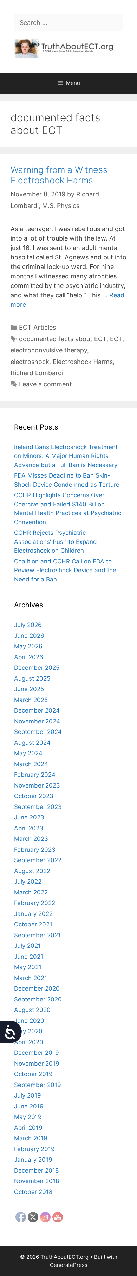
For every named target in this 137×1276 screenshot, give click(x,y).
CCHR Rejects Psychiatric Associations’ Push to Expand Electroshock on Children (55, 541)
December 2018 (36, 1170)
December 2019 (36, 1052)
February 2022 (34, 902)
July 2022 (27, 881)
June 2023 (29, 817)
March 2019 (30, 1138)
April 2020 (28, 1042)
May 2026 (28, 646)
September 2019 (37, 1084)
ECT (116, 339)
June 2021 (28, 956)
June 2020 (29, 1020)
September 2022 (37, 860)
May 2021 (27, 967)
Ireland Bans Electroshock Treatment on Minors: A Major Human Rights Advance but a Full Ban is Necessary (66, 456)
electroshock (30, 361)
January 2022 (33, 913)
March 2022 (31, 892)
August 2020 (32, 1009)
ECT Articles (37, 327)
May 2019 (28, 1116)
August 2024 (32, 742)
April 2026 (28, 657)
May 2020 (28, 1031)
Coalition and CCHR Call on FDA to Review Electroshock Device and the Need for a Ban (65, 570)
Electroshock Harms (83, 361)
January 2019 (33, 1159)
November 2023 (37, 785)
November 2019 (36, 1063)
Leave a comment (45, 384)
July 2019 (27, 1095)
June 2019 (29, 1106)
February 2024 (35, 774)
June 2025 (29, 689)
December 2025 (36, 667)
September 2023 (38, 806)
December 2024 (37, 710)
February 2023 (35, 849)
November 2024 (37, 721)
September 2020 (38, 999)
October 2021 (33, 924)
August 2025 (32, 678)
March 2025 (31, 699)
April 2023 (28, 828)
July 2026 (28, 624)
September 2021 (37, 935)
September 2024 (38, 731)
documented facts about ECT (62, 339)
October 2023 (33, 795)
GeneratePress (68, 1265)
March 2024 (31, 764)
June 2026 (29, 635)
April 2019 (28, 1127)
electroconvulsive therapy (49, 350)
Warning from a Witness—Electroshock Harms (63, 174)
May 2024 (28, 753)
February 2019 (34, 1149)
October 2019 (33, 1074)
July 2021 (27, 945)
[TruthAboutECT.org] (68, 48)
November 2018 (36, 1180)
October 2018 (33, 1191)
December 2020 (37, 988)
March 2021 (30, 977)
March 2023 (31, 838)
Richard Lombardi (37, 373)
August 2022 (32, 871)
